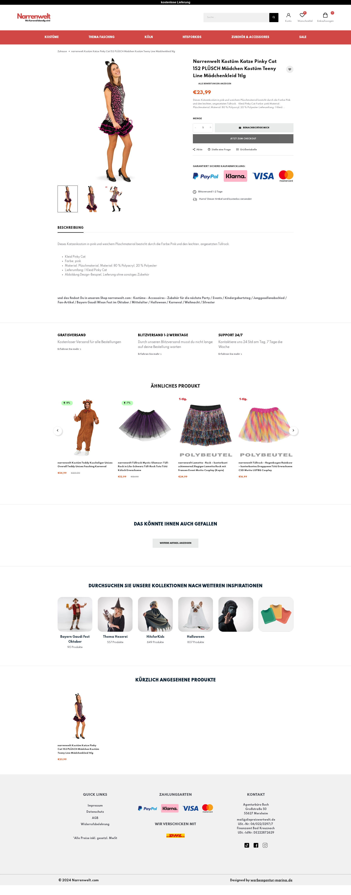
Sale (302, 37)
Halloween (195, 636)
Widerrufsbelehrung (95, 824)
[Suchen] (273, 17)
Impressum (95, 805)
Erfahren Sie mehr (69, 349)
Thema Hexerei (115, 636)
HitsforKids (192, 37)
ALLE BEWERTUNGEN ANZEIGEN (214, 84)
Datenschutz (95, 812)
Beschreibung (71, 227)
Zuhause (62, 51)
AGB (95, 818)
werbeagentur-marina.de (271, 880)
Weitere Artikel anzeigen (175, 543)
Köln (149, 37)
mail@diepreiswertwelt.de (256, 819)
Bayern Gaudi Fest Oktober (75, 639)
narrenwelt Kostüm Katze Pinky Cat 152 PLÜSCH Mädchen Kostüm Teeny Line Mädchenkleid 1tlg (78, 749)
